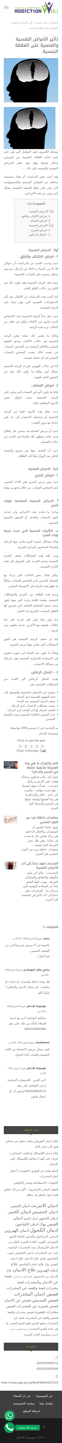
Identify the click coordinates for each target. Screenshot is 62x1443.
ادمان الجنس (20, 1206)
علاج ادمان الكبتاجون (31, 1264)
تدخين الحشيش (24, 1252)
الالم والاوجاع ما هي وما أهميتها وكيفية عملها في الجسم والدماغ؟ (41, 767)
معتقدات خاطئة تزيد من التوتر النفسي (42, 820)
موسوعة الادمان (26, 1437)
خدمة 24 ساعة (28, 1427)
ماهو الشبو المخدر (20, 1323)
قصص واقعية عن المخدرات (41, 1317)
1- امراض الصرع (40, 230)
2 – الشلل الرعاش (39, 234)
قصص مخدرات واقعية (20, 1312)
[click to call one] (9, 1427)
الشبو (12, 1236)
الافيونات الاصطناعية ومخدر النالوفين (35, 1182)
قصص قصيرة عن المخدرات (37, 1306)
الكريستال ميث (40, 1247)
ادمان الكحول (44, 1230)
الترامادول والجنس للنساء (32, 1236)
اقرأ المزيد (41, 854)
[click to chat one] (9, 1416)
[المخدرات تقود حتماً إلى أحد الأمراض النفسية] (11, 865)
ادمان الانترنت (44, 1205)
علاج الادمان (24, 1269)
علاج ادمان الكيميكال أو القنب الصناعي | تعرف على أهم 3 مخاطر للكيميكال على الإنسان (34, 1159)
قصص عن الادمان (17, 1300)
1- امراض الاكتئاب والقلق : (35, 216)
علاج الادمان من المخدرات (22, 1277)
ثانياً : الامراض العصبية (41, 225)
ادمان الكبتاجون (26, 1224)
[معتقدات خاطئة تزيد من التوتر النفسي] (11, 819)
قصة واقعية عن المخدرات (25, 1288)
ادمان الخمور (48, 1218)
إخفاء (31, 203)
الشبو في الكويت (47, 1242)
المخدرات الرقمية (19, 1247)
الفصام (27, 392)
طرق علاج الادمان (35, 1258)
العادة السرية (28, 1242)
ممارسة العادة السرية (37, 1334)
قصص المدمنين (45, 1300)
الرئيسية (54, 22)
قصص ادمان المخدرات (36, 1294)
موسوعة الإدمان (48, 733)
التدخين (53, 1236)
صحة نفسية (41, 22)
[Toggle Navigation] (6, 8)
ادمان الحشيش (45, 1212)
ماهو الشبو (38, 1323)
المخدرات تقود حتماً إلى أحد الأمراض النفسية (39, 865)
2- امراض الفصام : (39, 220)
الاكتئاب (18, 296)
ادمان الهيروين (16, 1230)
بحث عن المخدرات (46, 1252)
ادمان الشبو (31, 1218)
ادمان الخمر (19, 1211)
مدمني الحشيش (22, 1329)
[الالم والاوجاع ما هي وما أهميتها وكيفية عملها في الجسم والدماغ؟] (11, 765)
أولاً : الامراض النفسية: (41, 211)
